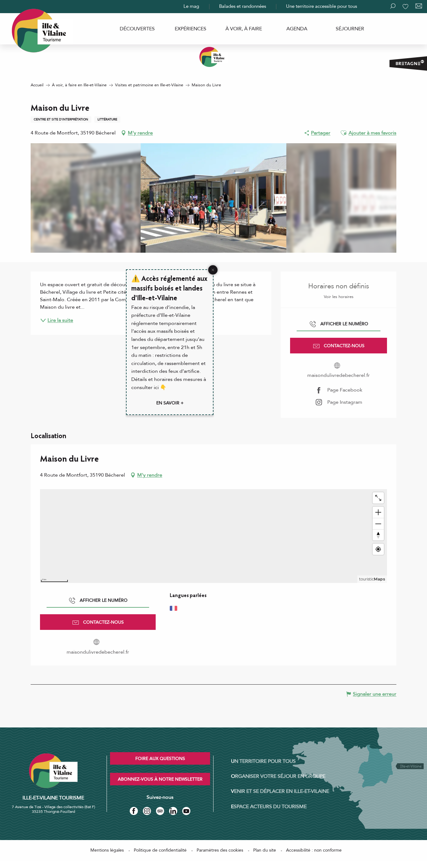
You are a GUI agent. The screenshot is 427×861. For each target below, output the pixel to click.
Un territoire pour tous (263, 761)
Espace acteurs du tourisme (269, 806)
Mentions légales (107, 850)
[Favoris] (406, 7)
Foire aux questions (160, 759)
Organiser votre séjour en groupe (278, 776)
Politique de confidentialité (160, 850)
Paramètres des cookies (220, 850)
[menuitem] (137, 29)
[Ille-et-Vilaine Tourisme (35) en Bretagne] (213, 57)
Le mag (191, 6)
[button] (343, 133)
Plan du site (264, 850)
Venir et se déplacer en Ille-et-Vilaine (280, 791)
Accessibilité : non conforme (314, 850)
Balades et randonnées (242, 6)
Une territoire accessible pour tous (321, 6)
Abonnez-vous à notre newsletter (160, 779)
